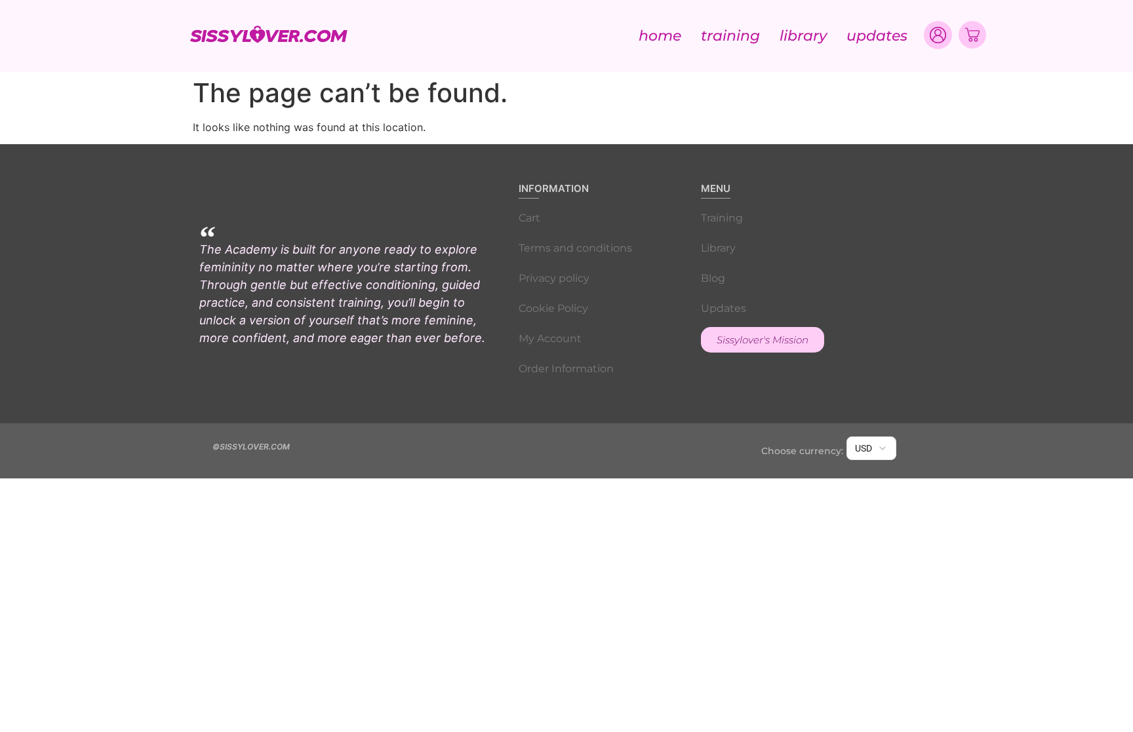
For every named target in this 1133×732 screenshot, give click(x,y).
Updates (876, 36)
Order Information (566, 368)
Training (730, 36)
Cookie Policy (553, 308)
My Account (550, 338)
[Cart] (972, 34)
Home (660, 36)
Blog (713, 278)
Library (803, 36)
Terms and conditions (575, 248)
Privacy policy (554, 278)
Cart (529, 218)
